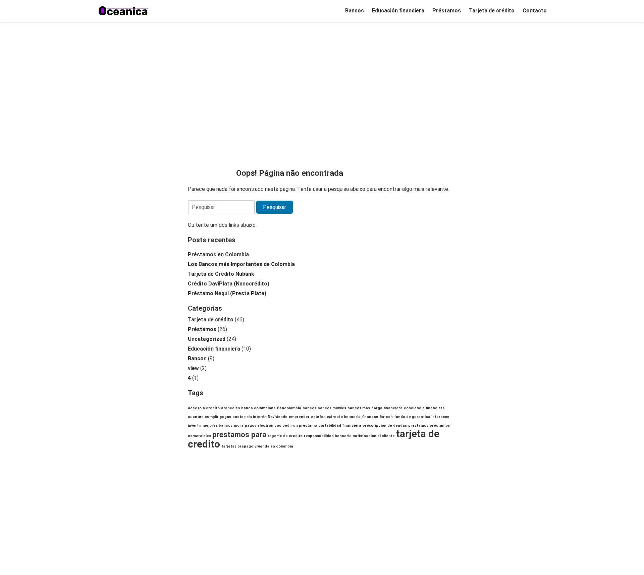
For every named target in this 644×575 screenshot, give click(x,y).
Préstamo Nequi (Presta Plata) (227, 293)
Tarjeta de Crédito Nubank (221, 274)
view (193, 368)
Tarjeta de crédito (492, 10)
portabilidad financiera (339, 425)
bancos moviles (332, 408)
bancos (309, 408)
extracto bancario (344, 417)
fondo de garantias (412, 417)
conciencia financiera (424, 408)
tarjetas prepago (237, 446)
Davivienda (277, 417)
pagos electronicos (263, 425)
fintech (386, 417)
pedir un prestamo (299, 425)
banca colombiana (258, 408)
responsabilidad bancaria (328, 436)
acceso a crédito (204, 408)
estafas (318, 417)
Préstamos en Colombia (218, 254)
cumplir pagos (218, 417)
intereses (440, 417)
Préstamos (446, 10)
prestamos (418, 425)
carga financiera (386, 408)
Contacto (535, 10)
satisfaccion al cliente (374, 436)
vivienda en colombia (274, 446)
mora (239, 425)
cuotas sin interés (249, 417)
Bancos (354, 10)
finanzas (370, 417)
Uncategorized (206, 339)
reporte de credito (285, 436)
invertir (194, 425)
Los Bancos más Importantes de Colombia (241, 264)
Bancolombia (289, 408)
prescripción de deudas (385, 425)
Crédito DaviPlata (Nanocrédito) (228, 283)
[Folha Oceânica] (123, 10)
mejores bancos (217, 425)
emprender (299, 417)
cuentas (195, 417)
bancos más (358, 408)
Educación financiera (398, 10)
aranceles (230, 408)
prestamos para (239, 434)
